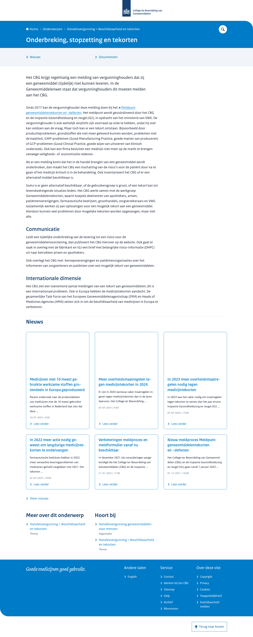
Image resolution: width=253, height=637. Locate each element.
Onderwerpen (52, 29)
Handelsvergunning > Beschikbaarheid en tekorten (103, 29)
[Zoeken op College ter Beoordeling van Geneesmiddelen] (223, 29)
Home (33, 29)
